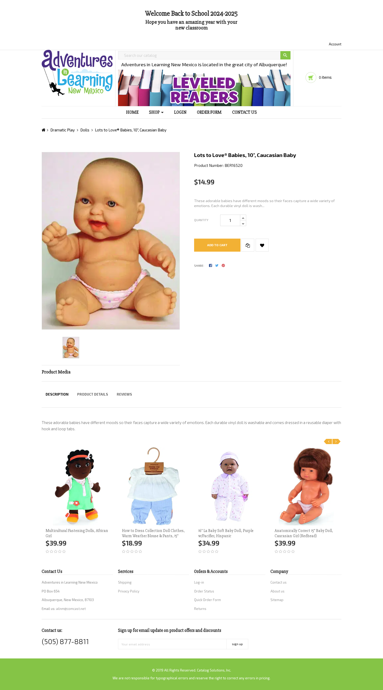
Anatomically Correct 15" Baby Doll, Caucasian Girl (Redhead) (304, 533)
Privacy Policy (128, 591)
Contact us (278, 582)
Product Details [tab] (92, 394)
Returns (200, 609)
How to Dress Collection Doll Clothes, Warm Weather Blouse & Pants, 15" (153, 533)
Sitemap (276, 600)
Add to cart (217, 245)
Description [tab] (57, 394)
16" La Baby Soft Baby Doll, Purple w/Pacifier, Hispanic (226, 533)
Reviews (124, 394)
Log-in (199, 582)
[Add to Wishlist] (262, 245)
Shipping (125, 582)
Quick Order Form (207, 600)
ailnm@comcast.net (71, 609)
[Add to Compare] (247, 245)
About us (277, 591)
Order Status (204, 591)
